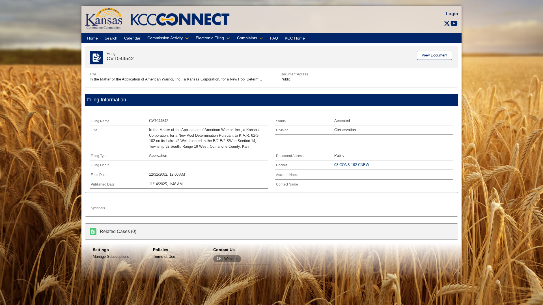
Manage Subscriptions (111, 256)
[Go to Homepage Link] (103, 18)
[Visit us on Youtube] (454, 23)
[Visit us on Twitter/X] (447, 23)
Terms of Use (164, 256)
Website (231, 259)
